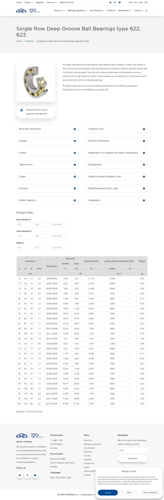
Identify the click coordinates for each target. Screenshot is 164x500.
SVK (135, 2)
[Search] (146, 11)
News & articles (66, 2)
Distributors (123, 11)
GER (140, 2)
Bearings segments (76, 11)
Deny (129, 493)
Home (19, 2)
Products (111, 11)
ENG (130, 2)
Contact (137, 11)
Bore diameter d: (23, 220)
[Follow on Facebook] (115, 2)
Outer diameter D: (24, 231)
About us (58, 11)
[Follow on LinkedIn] (110, 2)
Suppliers (40, 2)
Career (27, 2)
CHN (146, 2)
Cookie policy (87, 495)
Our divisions (96, 11)
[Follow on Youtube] (119, 2)
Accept (108, 493)
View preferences (150, 493)
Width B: (20, 243)
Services (50, 2)
